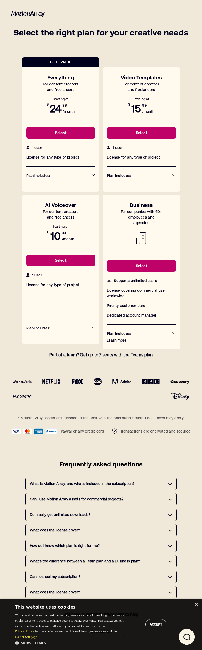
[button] (71, 643)
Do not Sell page (26, 637)
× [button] (196, 605)
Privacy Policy (24, 631)
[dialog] (101, 624)
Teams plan (142, 355)
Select (60, 132)
